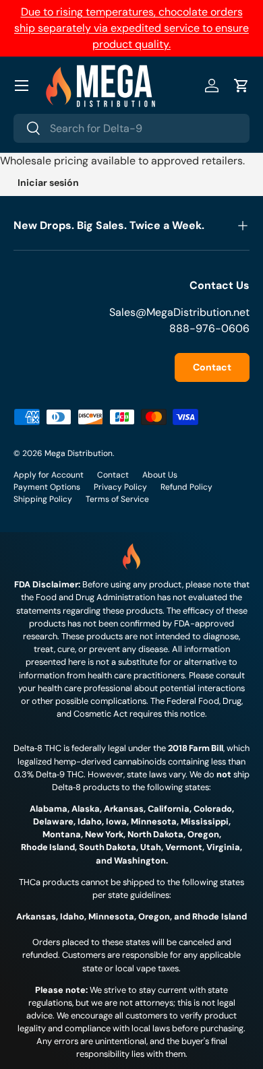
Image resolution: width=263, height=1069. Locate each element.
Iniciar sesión (48, 182)
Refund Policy (186, 487)
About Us (159, 474)
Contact (212, 367)
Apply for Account (48, 474)
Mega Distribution (79, 453)
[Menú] (21, 85)
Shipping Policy (42, 499)
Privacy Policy (120, 487)
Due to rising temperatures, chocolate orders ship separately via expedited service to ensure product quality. (131, 28)
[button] (241, 85)
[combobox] (131, 128)
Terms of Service (117, 499)
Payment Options (46, 487)
